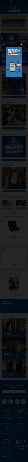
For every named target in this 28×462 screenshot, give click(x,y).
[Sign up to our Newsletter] (14, 62)
